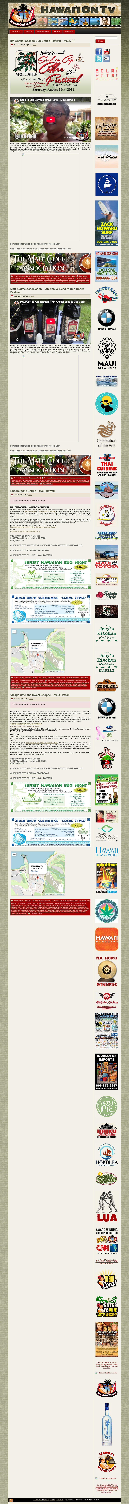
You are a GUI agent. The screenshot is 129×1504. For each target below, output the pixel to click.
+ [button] (61, 663)
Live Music (68, 276)
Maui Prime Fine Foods (47, 511)
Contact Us (60, 1499)
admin (34, 45)
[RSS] (11, 1500)
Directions (34, 648)
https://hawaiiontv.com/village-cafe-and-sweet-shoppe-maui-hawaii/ (33, 527)
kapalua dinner (24, 682)
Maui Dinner (85, 682)
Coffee (28, 276)
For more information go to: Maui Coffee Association (35, 244)
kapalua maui (43, 682)
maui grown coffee (55, 481)
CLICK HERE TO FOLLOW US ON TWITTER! (31, 555)
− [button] (61, 667)
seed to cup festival (53, 281)
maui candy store (67, 907)
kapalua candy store (17, 905)
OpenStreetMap (60, 671)
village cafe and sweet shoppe (46, 911)
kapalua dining (15, 682)
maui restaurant (77, 684)
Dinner (68, 677)
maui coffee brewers (75, 278)
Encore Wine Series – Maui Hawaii (32, 491)
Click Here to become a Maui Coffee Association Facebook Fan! (40, 249)
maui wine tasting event (45, 685)
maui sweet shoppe (65, 910)
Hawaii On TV (38, 1499)
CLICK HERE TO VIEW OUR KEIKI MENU (24, 726)
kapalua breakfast (80, 903)
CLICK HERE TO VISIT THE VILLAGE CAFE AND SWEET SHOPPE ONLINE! (46, 545)
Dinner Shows (64, 900)
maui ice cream (59, 684)
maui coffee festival (53, 480)
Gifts (80, 900)
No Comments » (84, 281)
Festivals (56, 276)
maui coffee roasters (62, 280)
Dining (26, 478)
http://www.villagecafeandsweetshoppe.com (25, 531)
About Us (46, 1499)
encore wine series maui (58, 680)
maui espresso (15, 684)
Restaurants (27, 680)
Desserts (57, 677)
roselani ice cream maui (21, 911)
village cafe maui (16, 687)
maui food (23, 684)
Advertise (52, 1499)
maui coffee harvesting (36, 280)
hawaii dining (70, 680)
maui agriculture (41, 278)
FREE (62, 276)
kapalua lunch (34, 682)
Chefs (39, 677)
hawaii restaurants (80, 680)
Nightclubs (14, 903)
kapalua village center (66, 682)
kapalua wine (15, 907)
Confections (50, 677)
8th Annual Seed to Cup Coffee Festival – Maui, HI (42, 40)
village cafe (33, 911)
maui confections (78, 907)
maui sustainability (40, 281)
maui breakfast (49, 907)
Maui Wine (34, 685)
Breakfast (28, 677)
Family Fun (49, 276)
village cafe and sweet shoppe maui (76, 685)
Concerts (33, 276)
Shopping (40, 680)
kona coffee (31, 278)
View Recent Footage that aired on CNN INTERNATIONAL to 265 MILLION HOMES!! (106, 1261)
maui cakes (57, 907)
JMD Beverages (30, 511)
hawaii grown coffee (21, 278)
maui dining (77, 682)
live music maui (24, 907)
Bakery (22, 677)
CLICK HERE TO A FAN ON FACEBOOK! (29, 550)
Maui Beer (41, 907)
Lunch (17, 680)
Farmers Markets (34, 478)
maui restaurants (41, 910)
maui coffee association (61, 278)
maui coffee (50, 278)
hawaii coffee (52, 478)
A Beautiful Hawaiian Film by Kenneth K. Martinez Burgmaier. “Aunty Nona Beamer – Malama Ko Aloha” (107, 1365)
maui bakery (33, 907)
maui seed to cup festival (27, 281)
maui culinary (81, 280)
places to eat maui (58, 685)
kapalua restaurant (53, 682)
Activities (22, 276)
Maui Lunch (68, 684)
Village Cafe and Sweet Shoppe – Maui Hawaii (39, 695)
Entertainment (41, 276)
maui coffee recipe (49, 280)
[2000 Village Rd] (38, 655)
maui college (72, 280)
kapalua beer (70, 903)
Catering (34, 677)
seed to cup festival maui (67, 281)
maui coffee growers (22, 280)
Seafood (34, 680)
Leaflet (47, 671)
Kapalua (82, 677)
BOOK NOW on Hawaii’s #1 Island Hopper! (106, 1007)
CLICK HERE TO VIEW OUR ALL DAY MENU (26, 724)
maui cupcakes (21, 908)
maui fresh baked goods (34, 684)
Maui (73, 276)
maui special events (25, 685)
